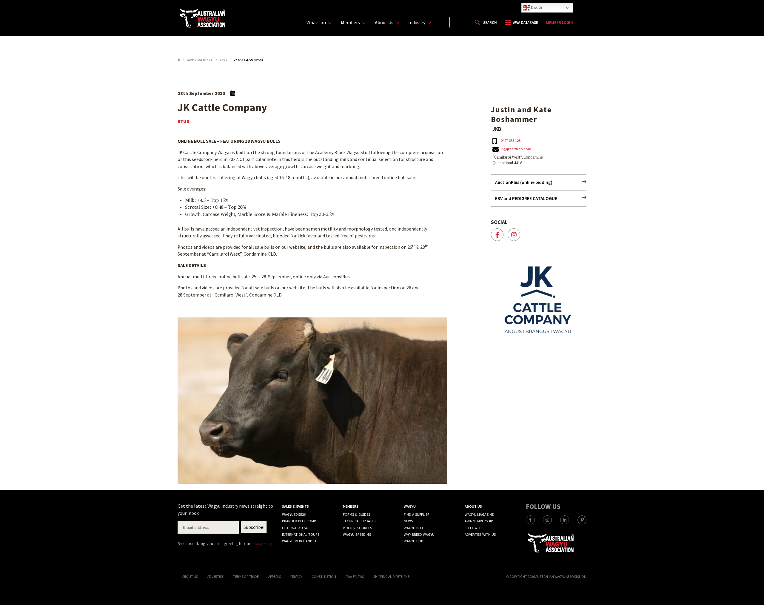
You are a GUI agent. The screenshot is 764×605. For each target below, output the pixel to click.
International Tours (300, 534)
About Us (384, 22)
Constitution (324, 576)
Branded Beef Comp (299, 521)
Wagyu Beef (414, 528)
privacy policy (262, 544)
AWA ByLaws (355, 576)
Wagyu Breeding (357, 534)
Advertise (215, 576)
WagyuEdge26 (294, 514)
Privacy (296, 576)
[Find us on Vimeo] (581, 519)
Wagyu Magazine (479, 514)
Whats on (316, 22)
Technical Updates (359, 521)
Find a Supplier (416, 514)
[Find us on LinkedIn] (564, 519)
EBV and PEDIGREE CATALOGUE (526, 198)
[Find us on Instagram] (547, 519)
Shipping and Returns (391, 576)
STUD (184, 121)
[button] (485, 22)
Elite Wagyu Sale (296, 528)
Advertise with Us (480, 534)
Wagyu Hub (413, 541)
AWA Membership (479, 521)
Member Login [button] (559, 22)
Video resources (357, 528)
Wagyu (410, 506)
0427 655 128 (510, 140)
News (408, 521)
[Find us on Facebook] (530, 519)
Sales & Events (295, 506)
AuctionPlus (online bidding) (523, 182)
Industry (416, 22)
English (536, 7)
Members (350, 22)
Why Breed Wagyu (419, 534)
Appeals (274, 576)
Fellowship (474, 528)
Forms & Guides (356, 514)
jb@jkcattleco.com (516, 149)
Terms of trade (246, 576)
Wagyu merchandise (299, 541)
